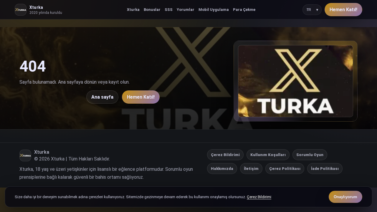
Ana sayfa (102, 97)
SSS (169, 9)
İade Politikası (325, 168)
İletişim (251, 168)
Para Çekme (244, 9)
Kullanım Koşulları (268, 155)
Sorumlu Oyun (309, 155)
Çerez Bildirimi (225, 155)
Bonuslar (152, 9)
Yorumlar (185, 9)
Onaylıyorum (345, 197)
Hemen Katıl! (343, 9)
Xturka (133, 9)
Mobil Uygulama (214, 9)
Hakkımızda (222, 168)
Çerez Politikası (284, 168)
